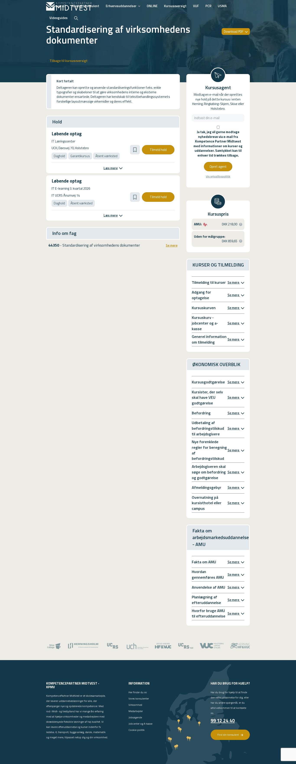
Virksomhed (135, 705)
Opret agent (218, 166)
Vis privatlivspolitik (218, 176)
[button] (135, 149)
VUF (196, 5)
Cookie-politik (136, 730)
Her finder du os (137, 692)
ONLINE (152, 5)
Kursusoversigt (175, 5)
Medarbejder (135, 711)
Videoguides (58, 17)
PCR (208, 5)
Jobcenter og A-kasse (140, 724)
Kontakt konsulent (85, 5)
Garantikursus (80, 155)
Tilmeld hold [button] (158, 149)
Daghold (59, 155)
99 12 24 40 (223, 720)
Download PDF (234, 31)
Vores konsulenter (138, 698)
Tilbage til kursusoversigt (69, 60)
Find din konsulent (228, 735)
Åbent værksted (106, 155)
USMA (222, 5)
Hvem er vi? (57, 5)
